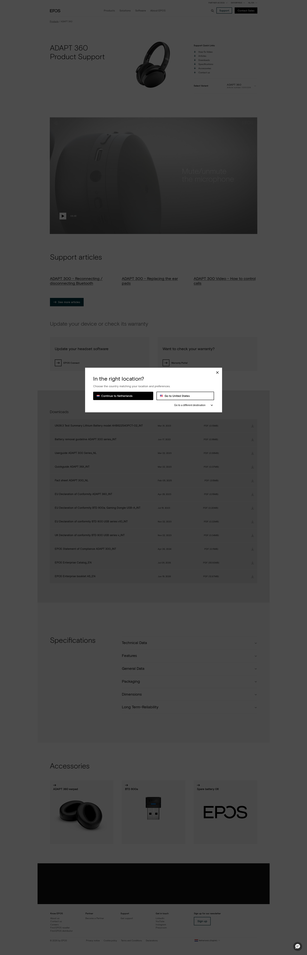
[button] (297, 946)
